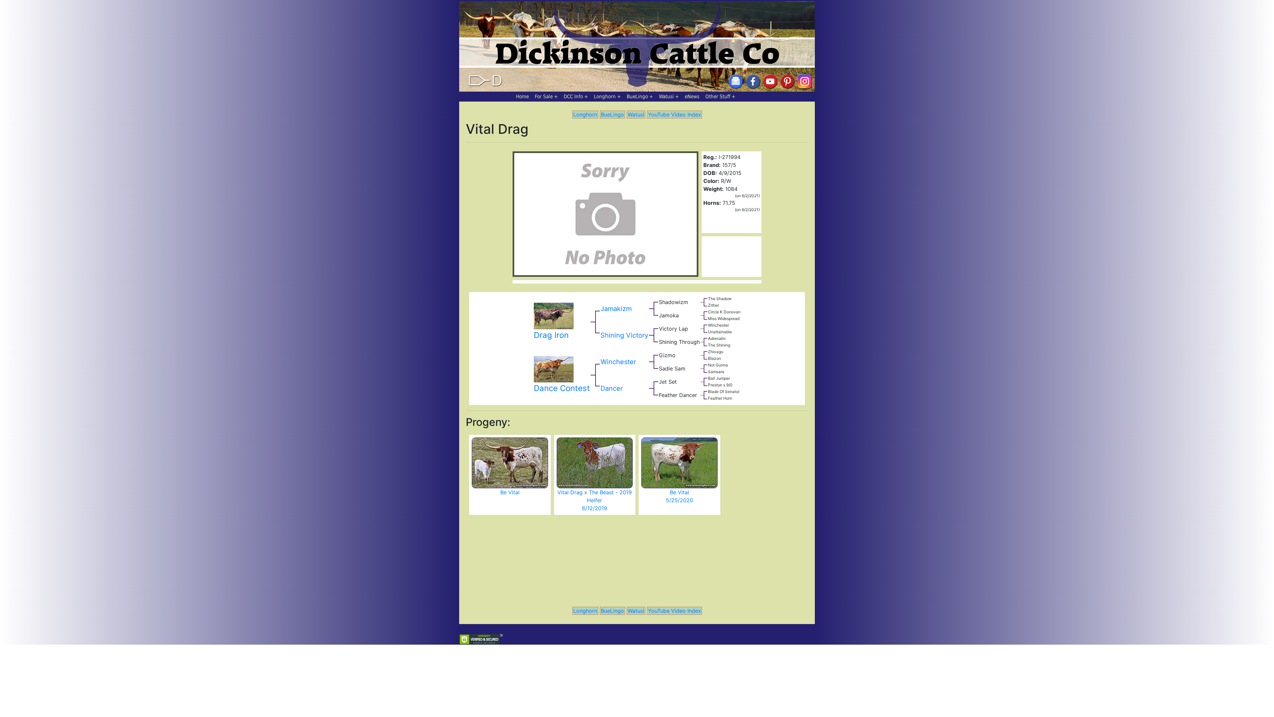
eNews (692, 97)
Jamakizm (616, 309)
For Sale (544, 97)
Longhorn (605, 97)
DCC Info (573, 97)
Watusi (666, 97)
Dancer (612, 388)
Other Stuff (717, 97)
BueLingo (637, 97)
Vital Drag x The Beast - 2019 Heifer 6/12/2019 (594, 500)
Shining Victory (624, 335)
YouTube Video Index (674, 114)
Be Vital (510, 492)
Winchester (618, 362)
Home (522, 97)
